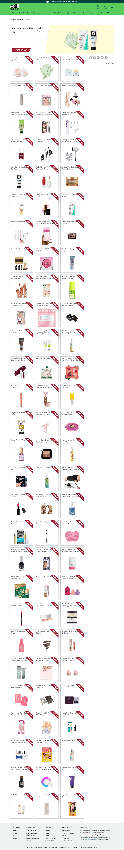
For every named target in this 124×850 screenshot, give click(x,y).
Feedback (15, 838)
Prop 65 (64, 835)
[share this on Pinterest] (98, 57)
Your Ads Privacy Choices (88, 847)
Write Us (28, 840)
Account (105, 8)
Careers (15, 833)
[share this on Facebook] (90, 57)
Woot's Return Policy (32, 833)
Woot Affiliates (66, 830)
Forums (98, 8)
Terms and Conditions (68, 833)
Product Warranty (31, 835)
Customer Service (31, 830)
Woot (11, 19)
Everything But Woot (50, 838)
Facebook (47, 830)
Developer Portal (49, 840)
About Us (15, 830)
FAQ (14, 835)
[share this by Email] (106, 57)
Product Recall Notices (32, 838)
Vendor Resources (67, 840)
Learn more (75, 1)
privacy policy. (96, 839)
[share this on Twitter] (94, 57)
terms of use (88, 839)
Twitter (47, 833)
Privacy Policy (65, 838)
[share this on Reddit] (102, 57)
